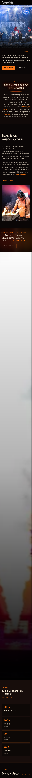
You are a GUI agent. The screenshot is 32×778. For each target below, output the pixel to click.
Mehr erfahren (9, 246)
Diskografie (22, 68)
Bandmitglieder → (8, 181)
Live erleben (8, 68)
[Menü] (28, 2)
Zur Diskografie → (8, 698)
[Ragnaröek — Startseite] (7, 2)
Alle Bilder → (25, 774)
